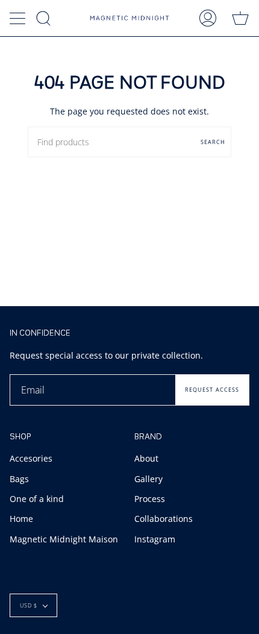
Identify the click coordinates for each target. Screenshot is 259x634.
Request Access (212, 390)
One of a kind (37, 498)
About (146, 458)
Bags (19, 479)
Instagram (154, 539)
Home (21, 518)
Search (213, 142)
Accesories (31, 458)
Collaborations (163, 518)
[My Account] (208, 18)
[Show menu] (19, 18)
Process (149, 498)
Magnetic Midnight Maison (64, 539)
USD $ (28, 605)
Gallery (148, 479)
